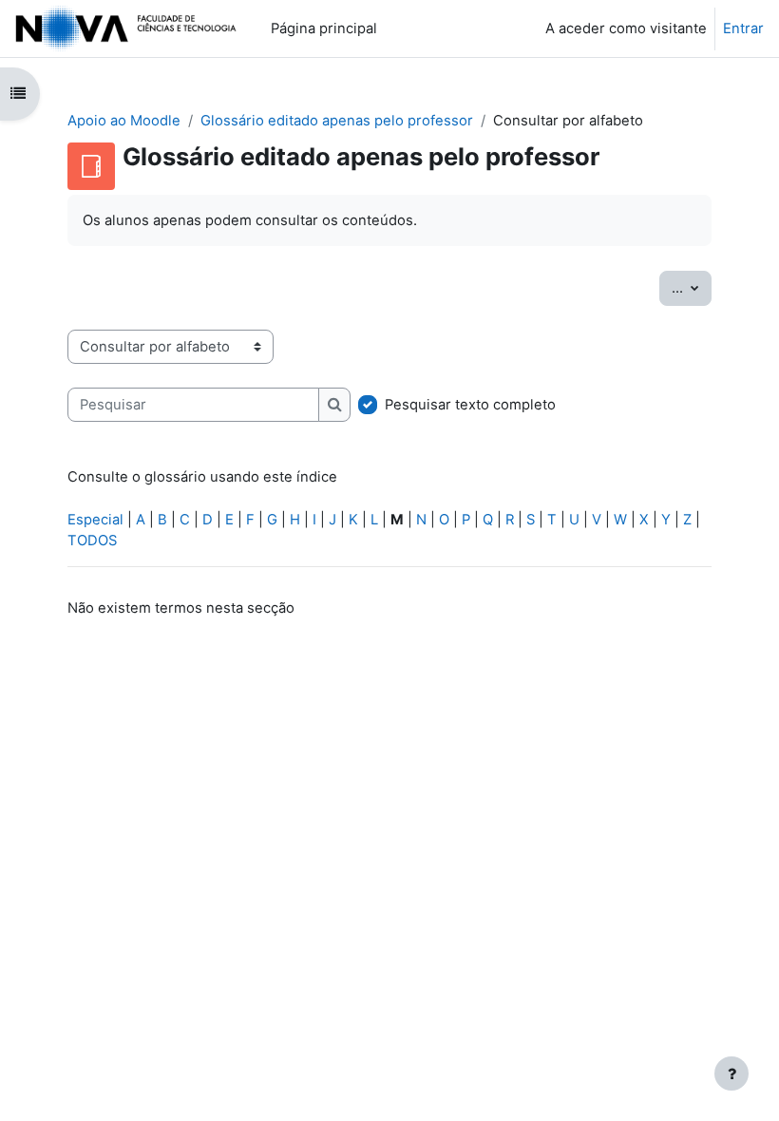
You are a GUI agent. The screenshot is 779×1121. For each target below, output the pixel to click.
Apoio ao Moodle (123, 120)
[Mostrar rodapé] (731, 1073)
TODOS (92, 540)
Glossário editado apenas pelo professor (336, 120)
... (692, 287)
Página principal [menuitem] (324, 28)
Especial (95, 519)
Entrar (743, 28)
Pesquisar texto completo (470, 404)
